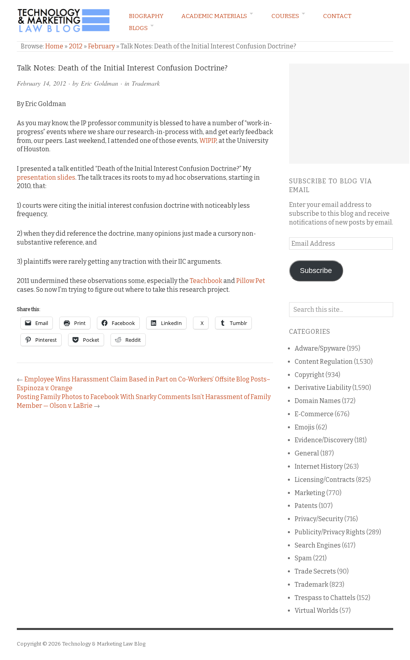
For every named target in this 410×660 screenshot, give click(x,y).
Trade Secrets (315, 571)
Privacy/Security (319, 519)
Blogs (138, 28)
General (307, 453)
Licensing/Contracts (325, 479)
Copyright (309, 375)
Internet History (319, 466)
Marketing (310, 493)
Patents (306, 506)
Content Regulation (324, 361)
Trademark (146, 83)
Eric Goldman (99, 83)
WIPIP (207, 140)
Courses (285, 16)
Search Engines (318, 545)
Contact (337, 16)
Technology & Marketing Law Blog (103, 644)
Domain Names (318, 401)
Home (54, 46)
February (101, 46)
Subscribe (316, 271)
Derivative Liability (323, 387)
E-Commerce (314, 414)
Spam (303, 558)
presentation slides (46, 177)
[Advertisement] (349, 114)
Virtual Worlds (316, 610)
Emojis (305, 427)
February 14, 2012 (41, 83)
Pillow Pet (250, 281)
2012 (75, 46)
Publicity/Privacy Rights (330, 532)
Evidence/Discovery (324, 440)
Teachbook (206, 281)
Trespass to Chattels (325, 598)
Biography (146, 16)
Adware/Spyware (320, 348)
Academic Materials (214, 16)
